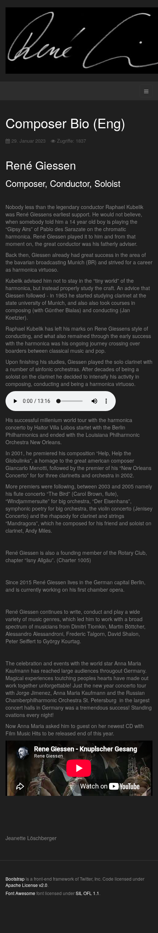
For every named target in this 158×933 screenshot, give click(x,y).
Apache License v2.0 (26, 885)
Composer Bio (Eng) (65, 122)
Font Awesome (20, 893)
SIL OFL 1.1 (87, 893)
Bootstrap (15, 878)
